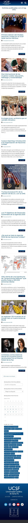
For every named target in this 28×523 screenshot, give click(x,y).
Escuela (12, 453)
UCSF (17, 477)
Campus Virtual (17, 496)
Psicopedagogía (8, 468)
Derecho (6, 447)
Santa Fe (6, 473)
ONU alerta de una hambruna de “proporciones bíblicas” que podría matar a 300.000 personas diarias (13, 279)
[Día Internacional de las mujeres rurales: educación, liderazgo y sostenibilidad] (14, 65)
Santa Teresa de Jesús (14, 473)
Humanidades (17, 458)
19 (10, 411)
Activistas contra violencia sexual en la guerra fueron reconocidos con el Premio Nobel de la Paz (12, 357)
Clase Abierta (17, 438)
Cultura (6, 445)
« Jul (5, 420)
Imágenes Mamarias (9, 460)
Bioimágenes (18, 428)
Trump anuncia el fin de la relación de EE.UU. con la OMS (13, 193)
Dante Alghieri (12, 445)
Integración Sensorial (9, 462)
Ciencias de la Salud (9, 438)
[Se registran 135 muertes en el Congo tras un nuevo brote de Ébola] (14, 307)
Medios (16, 462)
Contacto (14, 499)
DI (10, 447)
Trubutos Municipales (9, 477)
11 (7, 409)
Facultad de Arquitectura (10, 455)
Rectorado (7, 471)
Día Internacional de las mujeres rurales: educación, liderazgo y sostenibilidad (12, 75)
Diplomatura (15, 447)
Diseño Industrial (8, 449)
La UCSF (7, 496)
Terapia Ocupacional (13, 475)
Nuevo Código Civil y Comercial (12, 464)
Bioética (6, 431)
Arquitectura (7, 428)
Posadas (18, 466)
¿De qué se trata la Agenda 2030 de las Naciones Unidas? (13, 236)
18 (7, 411)
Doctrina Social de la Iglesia (11, 451)
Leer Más (21, 54)
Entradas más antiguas (9, 376)
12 (10, 409)
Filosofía (19, 455)
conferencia (15, 440)
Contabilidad (7, 442)
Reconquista (16, 468)
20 (13, 411)
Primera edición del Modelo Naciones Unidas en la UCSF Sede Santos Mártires (12, 36)
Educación (20, 451)
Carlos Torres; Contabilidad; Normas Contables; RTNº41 (13, 434)
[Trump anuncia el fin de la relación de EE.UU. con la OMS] (14, 176)
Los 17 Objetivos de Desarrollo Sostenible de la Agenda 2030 (13, 213)
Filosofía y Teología (9, 458)
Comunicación (8, 440)
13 (13, 409)
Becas (13, 428)
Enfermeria (7, 453)
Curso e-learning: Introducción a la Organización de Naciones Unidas (13, 142)
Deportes (19, 445)
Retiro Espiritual (14, 471)
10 (5, 409)
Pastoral (6, 466)
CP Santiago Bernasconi (17, 442)
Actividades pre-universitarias (11, 426)
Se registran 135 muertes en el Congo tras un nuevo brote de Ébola (13, 318)
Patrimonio (12, 466)
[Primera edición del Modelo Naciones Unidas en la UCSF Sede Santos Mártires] (14, 23)
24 (5, 414)
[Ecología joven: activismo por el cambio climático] (14, 106)
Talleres (6, 475)
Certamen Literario (9, 436)
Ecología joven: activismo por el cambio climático (14, 119)
